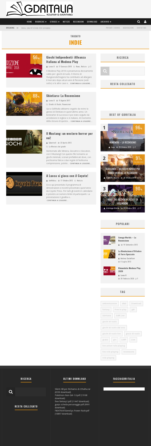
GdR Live (120, 315)
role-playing (108, 358)
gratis (105, 339)
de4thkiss (52, 180)
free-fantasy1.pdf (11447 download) (72, 401)
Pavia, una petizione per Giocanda (35, 28)
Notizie (66, 21)
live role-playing (110, 352)
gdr (133, 309)
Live (133, 339)
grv (114, 339)
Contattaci (141, 28)
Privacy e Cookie (113, 28)
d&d (124, 303)
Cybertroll (52, 143)
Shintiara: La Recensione (63, 95)
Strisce (54, 21)
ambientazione (109, 303)
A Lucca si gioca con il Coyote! (67, 175)
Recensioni (78, 21)
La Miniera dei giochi (57, 146)
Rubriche (40, 21)
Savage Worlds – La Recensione (127, 239)
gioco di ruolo (133, 333)
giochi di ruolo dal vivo (113, 327)
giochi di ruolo (109, 321)
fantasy (106, 309)
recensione (128, 352)
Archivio (105, 21)
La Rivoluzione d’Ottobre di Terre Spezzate (129, 253)
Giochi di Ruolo (55, 104)
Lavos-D (52, 66)
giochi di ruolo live (111, 333)
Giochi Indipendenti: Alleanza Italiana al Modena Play (66, 59)
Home (29, 21)
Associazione (128, 28)
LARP (124, 339)
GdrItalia (106, 315)
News (78, 66)
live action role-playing (113, 345)
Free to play (120, 309)
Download (92, 21)
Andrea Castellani (128, 258)
